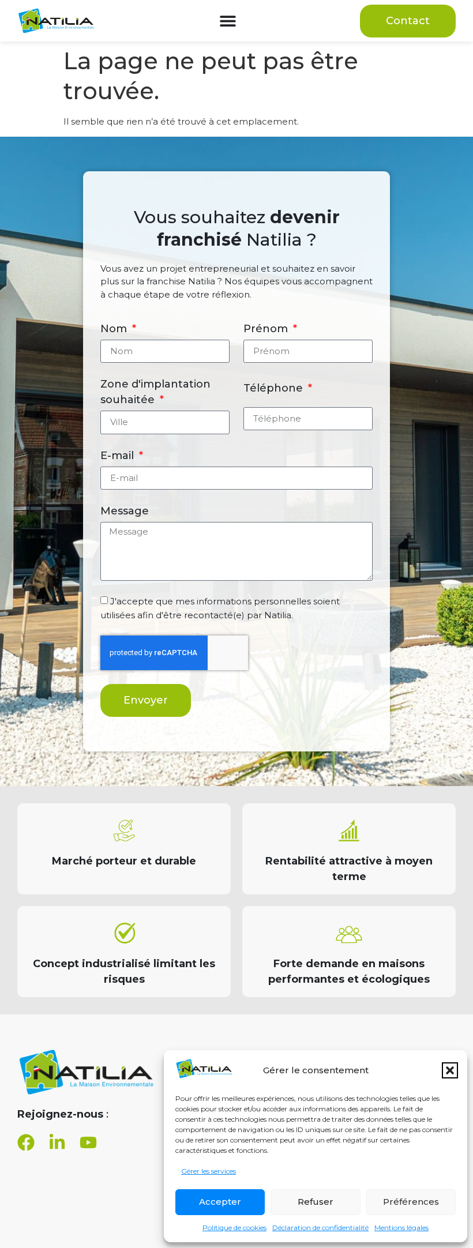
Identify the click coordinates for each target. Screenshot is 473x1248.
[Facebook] (26, 1142)
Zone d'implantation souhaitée (155, 392)
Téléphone (274, 388)
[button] (450, 1070)
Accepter (220, 1201)
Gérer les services (208, 1171)
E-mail (118, 455)
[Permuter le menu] (227, 20)
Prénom (267, 328)
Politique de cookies (234, 1227)
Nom (115, 328)
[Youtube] (88, 1142)
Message (124, 511)
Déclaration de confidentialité (320, 1227)
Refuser (315, 1201)
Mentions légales (401, 1227)
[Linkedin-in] (57, 1142)
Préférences (411, 1201)
